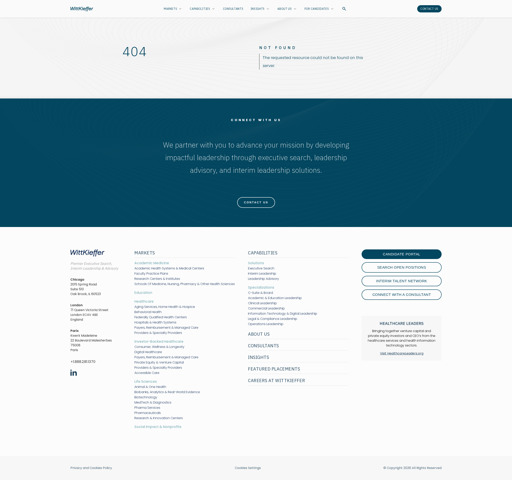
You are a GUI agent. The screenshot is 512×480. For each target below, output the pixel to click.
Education (143, 293)
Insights (258, 9)
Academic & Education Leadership (275, 298)
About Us (284, 9)
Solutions (256, 263)
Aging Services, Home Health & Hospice (164, 307)
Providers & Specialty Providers (158, 333)
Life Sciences (145, 382)
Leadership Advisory (263, 279)
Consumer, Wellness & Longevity (159, 347)
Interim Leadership (262, 273)
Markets (170, 9)
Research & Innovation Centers (158, 418)
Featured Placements (274, 369)
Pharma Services (147, 408)
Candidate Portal (401, 254)
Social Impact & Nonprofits (157, 427)
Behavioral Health (148, 312)
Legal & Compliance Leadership (272, 319)
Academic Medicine (151, 263)
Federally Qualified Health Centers (160, 317)
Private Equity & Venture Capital (159, 362)
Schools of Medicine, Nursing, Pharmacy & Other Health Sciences (184, 284)
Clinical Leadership (262, 303)
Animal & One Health (150, 387)
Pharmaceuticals (147, 413)
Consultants (233, 9)
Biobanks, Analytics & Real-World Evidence (167, 392)
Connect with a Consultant (401, 295)
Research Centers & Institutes (157, 279)
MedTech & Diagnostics (152, 402)
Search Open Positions (401, 267)
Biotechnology (145, 397)
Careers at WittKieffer (276, 380)
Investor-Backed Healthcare (158, 341)
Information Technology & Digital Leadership (282, 313)
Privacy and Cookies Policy (91, 468)
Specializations (261, 287)
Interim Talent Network (401, 281)
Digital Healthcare (148, 352)
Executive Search (261, 268)
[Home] (81, 9)
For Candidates (317, 9)
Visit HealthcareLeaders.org (401, 353)
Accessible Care (146, 373)
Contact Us (429, 9)
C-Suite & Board (260, 293)
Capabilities (200, 9)
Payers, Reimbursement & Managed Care (166, 327)
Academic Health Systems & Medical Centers (169, 268)
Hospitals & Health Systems (155, 322)
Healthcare (144, 301)
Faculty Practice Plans (151, 273)
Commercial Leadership (266, 308)
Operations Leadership (265, 324)
